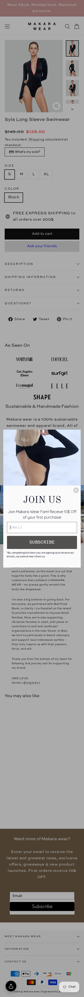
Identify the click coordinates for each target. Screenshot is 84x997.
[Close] (76, 490)
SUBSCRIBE (42, 542)
